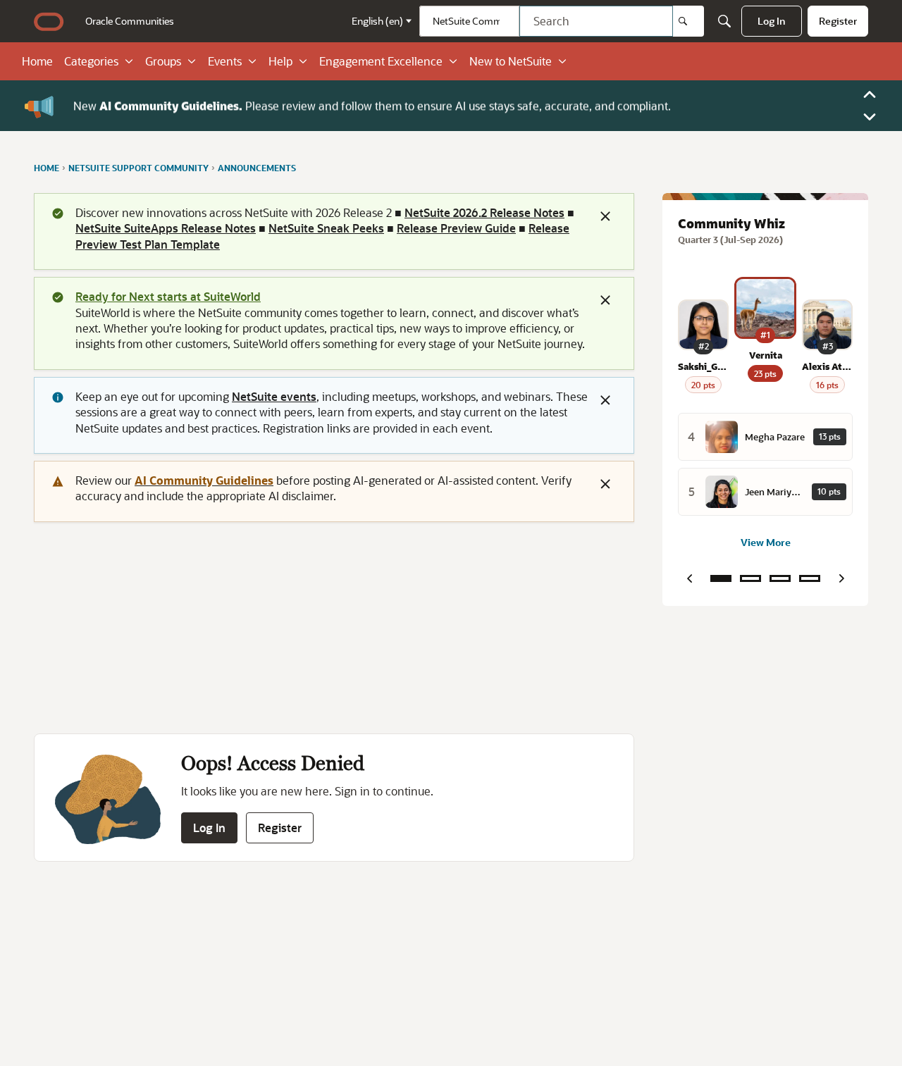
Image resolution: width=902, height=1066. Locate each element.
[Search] (688, 21)
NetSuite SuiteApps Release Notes (165, 228)
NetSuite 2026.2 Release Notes (484, 212)
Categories (91, 61)
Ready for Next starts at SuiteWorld (168, 296)
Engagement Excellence (381, 61)
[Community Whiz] (720, 578)
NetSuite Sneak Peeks (326, 228)
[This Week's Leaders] (750, 578)
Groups (163, 61)
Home (37, 61)
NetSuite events (274, 396)
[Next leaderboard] (841, 578)
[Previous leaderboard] (689, 578)
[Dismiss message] (605, 216)
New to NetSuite (510, 61)
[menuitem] (130, 21)
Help (280, 61)
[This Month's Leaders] (780, 578)
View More (766, 542)
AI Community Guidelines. (170, 105)
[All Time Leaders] (809, 578)
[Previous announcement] (869, 94)
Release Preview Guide (456, 228)
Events (225, 61)
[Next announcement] (869, 117)
